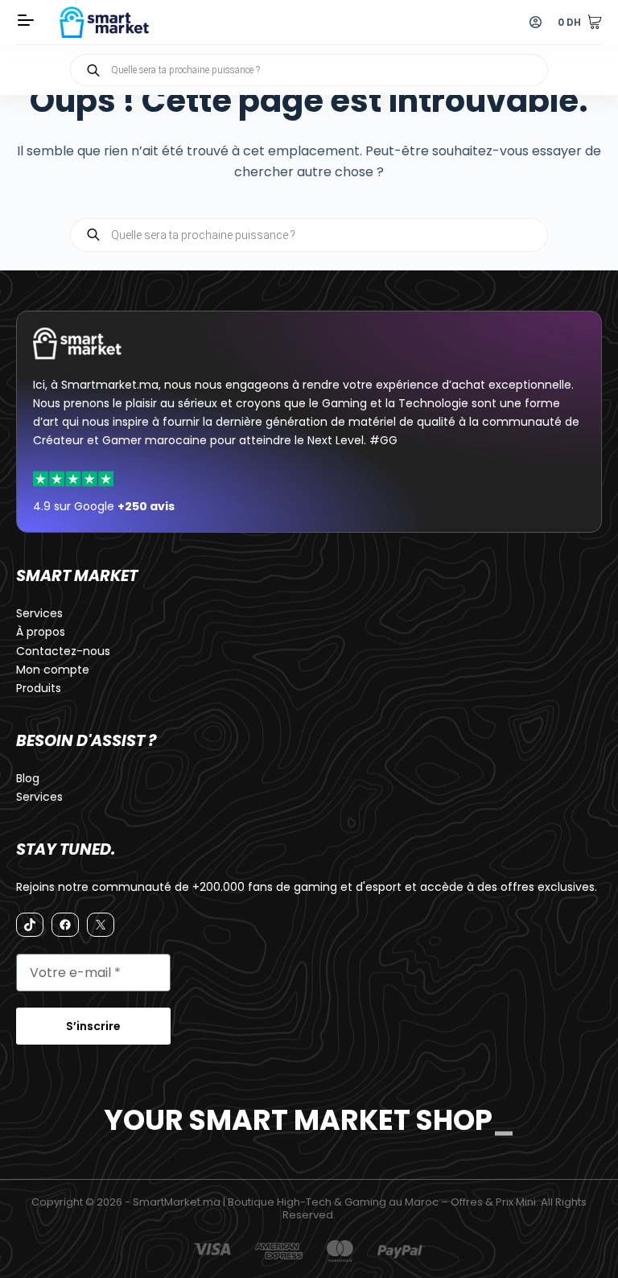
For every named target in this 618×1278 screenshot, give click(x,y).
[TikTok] (29, 925)
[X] (100, 925)
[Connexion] (535, 22)
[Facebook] (65, 925)
